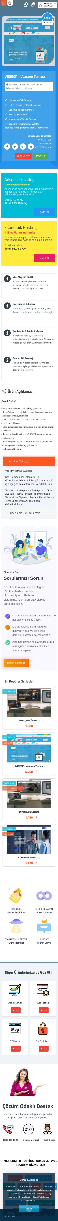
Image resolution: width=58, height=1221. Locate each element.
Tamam (29, 1208)
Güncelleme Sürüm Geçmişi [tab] (25, 513)
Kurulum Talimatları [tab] (20, 461)
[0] (35, 7)
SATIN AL (42, 156)
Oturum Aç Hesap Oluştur (48, 5)
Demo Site (25, 156)
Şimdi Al (44, 212)
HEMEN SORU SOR (16, 663)
